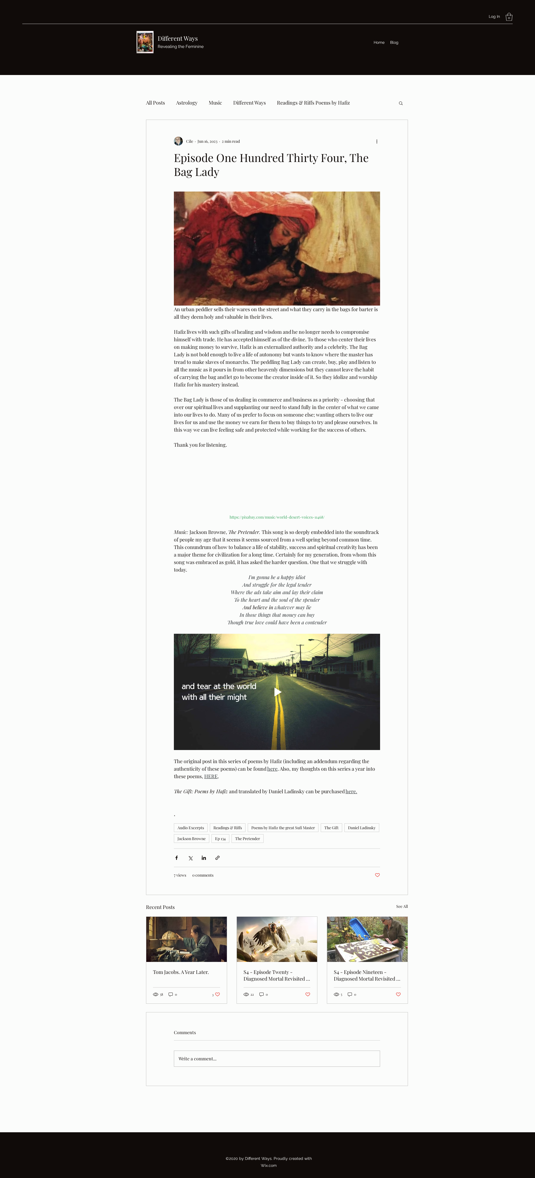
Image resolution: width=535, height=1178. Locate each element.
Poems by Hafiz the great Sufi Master (283, 827)
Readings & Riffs (227, 827)
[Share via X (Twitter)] (190, 857)
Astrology (187, 102)
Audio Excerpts (190, 827)
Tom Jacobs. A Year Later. (181, 972)
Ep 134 (220, 838)
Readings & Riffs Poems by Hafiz (313, 102)
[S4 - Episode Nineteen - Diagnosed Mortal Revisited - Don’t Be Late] (367, 939)
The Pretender (247, 838)
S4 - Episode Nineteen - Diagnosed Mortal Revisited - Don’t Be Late (366, 975)
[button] (509, 17)
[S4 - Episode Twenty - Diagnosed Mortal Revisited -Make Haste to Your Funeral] (277, 939)
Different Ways (178, 38)
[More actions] (376, 141)
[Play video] (277, 692)
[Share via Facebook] (176, 857)
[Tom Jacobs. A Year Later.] (186, 939)
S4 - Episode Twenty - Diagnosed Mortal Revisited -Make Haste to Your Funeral (276, 975)
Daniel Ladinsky (362, 827)
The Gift (331, 827)
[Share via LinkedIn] (203, 857)
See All (402, 906)
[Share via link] (217, 857)
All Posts (155, 102)
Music (215, 102)
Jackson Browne (191, 838)
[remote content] (277, 484)
